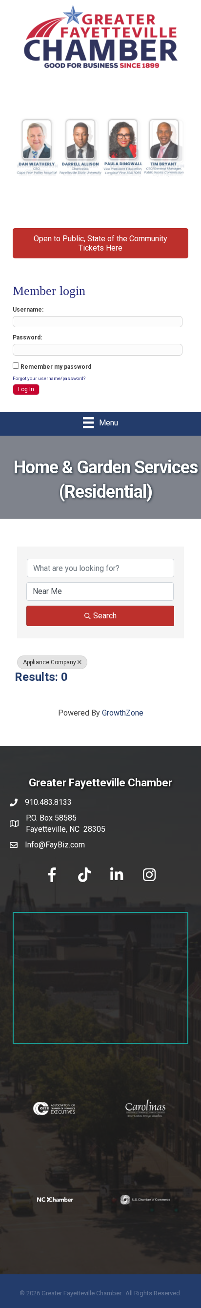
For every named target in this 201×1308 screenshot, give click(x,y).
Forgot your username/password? (49, 378)
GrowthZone (122, 712)
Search (105, 615)
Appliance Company (49, 662)
